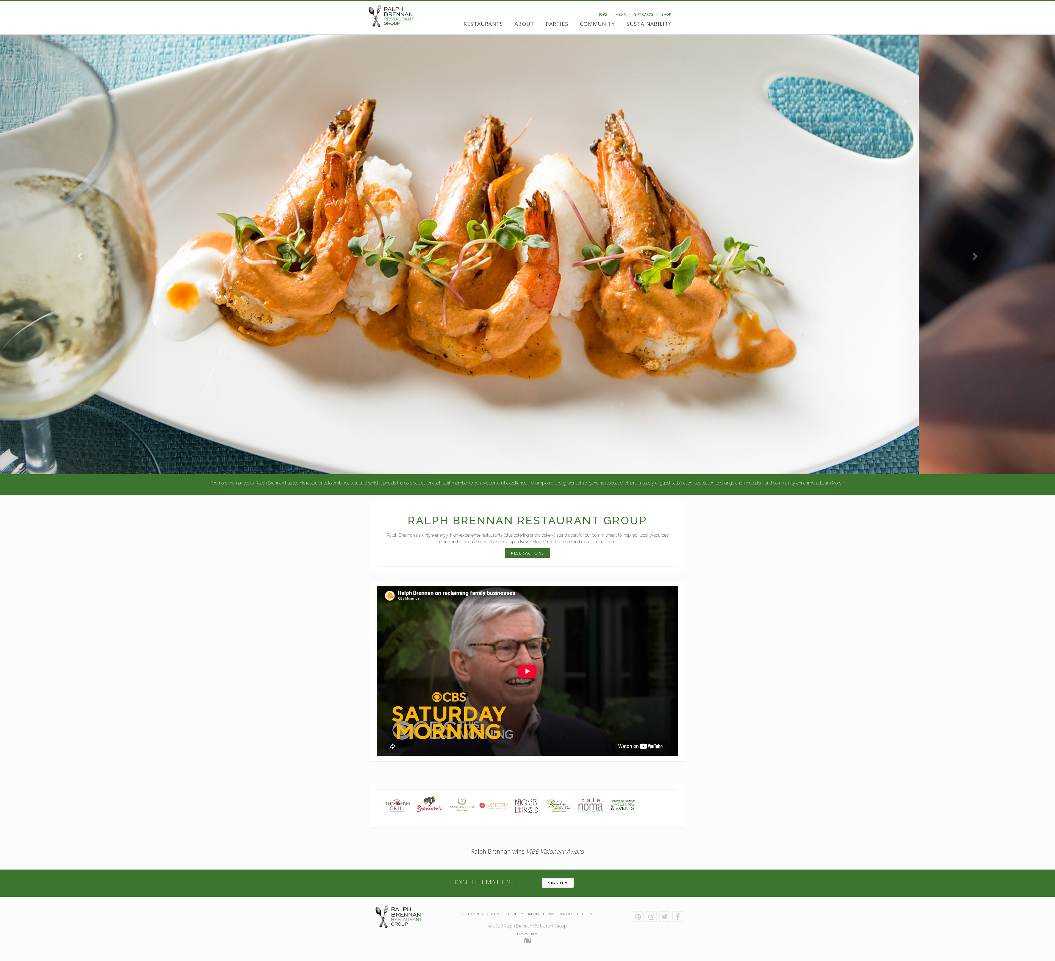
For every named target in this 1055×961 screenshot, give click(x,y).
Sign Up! (558, 882)
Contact (495, 914)
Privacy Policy (527, 934)
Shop (666, 14)
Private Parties (558, 914)
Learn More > (832, 483)
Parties (557, 23)
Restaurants (483, 23)
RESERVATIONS (527, 553)
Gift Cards (643, 14)
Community (597, 23)
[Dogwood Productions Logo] (527, 940)
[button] (79, 254)
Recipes (584, 914)
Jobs (603, 14)
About (524, 23)
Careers (516, 914)
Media (620, 14)
